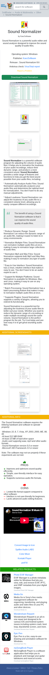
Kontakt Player (24, 558)
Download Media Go (20, 610)
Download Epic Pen (20, 644)
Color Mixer (24, 554)
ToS (28, 668)
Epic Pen (18, 633)
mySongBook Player (23, 648)
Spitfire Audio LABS (24, 549)
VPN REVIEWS (41, 3)
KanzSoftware (29, 58)
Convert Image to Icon (25, 545)
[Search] (44, 7)
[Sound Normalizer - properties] (24, 375)
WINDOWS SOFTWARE (24, 3)
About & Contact (13, 668)
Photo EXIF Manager (23, 575)
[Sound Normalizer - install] (24, 144)
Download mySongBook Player (23, 661)
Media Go (18, 594)
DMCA (23, 668)
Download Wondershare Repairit (24, 629)
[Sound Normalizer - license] (24, 349)
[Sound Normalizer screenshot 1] (24, 94)
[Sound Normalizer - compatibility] (24, 400)
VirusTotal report (32, 66)
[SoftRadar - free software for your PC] (6, 5)
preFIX (24, 563)
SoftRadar (6, 12)
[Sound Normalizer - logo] (24, 119)
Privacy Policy (37, 668)
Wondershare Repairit (24, 614)
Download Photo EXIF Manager (24, 590)
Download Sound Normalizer (24, 77)
